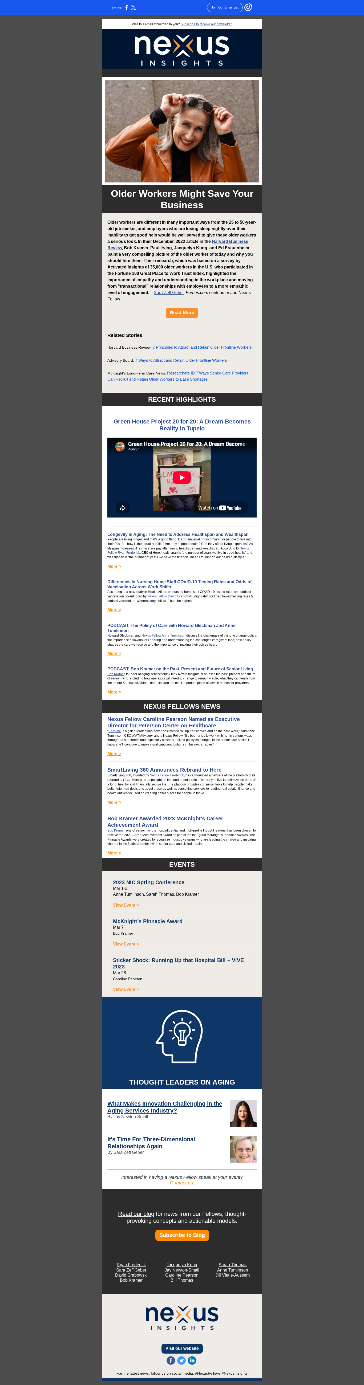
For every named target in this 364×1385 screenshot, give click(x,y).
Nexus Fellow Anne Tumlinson (163, 635)
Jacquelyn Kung (182, 1264)
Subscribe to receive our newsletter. (206, 24)
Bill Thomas (182, 1280)
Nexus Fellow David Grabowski (170, 596)
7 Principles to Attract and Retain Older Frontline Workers (202, 347)
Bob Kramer (115, 674)
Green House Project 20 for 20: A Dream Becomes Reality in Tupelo (182, 425)
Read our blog (136, 1214)
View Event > (126, 905)
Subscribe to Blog (182, 1235)
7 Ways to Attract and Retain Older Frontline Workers (181, 360)
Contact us (181, 1183)
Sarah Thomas (232, 1264)
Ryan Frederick (131, 1264)
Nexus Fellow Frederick (167, 775)
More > (114, 566)
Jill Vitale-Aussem (233, 1275)
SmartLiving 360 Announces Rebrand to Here (164, 770)
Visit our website (182, 1348)
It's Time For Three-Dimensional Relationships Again (151, 1143)
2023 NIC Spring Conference (148, 882)
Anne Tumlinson (232, 1270)
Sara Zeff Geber (169, 292)
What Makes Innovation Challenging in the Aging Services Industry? (164, 1107)
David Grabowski (131, 1275)
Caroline (114, 731)
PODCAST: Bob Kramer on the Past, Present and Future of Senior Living (180, 669)
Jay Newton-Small (182, 1270)
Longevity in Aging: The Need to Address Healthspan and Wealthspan (178, 534)
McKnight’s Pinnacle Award (148, 921)
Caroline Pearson (182, 1275)
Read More (182, 312)
